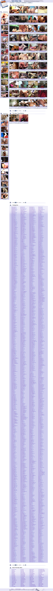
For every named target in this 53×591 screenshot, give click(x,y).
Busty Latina (13, 558)
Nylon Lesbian (31, 499)
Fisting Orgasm (22, 432)
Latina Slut (30, 283)
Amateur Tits (13, 266)
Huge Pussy (22, 553)
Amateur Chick (13, 225)
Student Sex (39, 397)
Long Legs (30, 377)
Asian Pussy (13, 338)
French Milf (21, 445)
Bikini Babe (12, 435)
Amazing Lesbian (13, 276)
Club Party (21, 250)
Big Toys (12, 433)
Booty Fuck (12, 506)
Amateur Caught (13, 224)
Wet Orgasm (39, 518)
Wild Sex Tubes (5, 126)
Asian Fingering (13, 325)
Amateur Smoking (13, 257)
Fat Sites (31, 583)
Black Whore (13, 466)
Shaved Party (40, 320)
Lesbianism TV (41, 578)
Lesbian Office (31, 330)
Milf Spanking (31, 451)
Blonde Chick (13, 477)
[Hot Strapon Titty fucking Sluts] (14, 31)
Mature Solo (30, 420)
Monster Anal (31, 473)
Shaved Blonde (40, 313)
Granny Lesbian (22, 485)
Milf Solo (30, 450)
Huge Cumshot (22, 549)
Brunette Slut (13, 541)
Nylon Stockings (31, 500)
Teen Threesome (40, 467)
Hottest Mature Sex (41, 577)
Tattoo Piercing (40, 412)
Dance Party (22, 312)
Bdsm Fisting (13, 379)
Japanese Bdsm (31, 227)
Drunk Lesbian (22, 346)
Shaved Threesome (40, 325)
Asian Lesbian (13, 329)
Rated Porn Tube (23, 574)
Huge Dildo (21, 550)
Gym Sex (21, 493)
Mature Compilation (31, 393)
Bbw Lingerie (13, 370)
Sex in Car (39, 307)
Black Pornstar (13, 457)
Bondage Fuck (13, 502)
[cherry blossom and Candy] (14, 87)
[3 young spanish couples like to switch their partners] (42, 87)
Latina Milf (30, 277)
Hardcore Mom (22, 517)
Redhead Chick (40, 253)
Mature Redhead (31, 416)
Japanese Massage (31, 236)
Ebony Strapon (22, 371)
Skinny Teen (39, 347)
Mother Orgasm (31, 483)
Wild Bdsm (39, 530)
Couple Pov (21, 272)
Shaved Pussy (40, 321)
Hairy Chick (21, 500)
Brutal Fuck (12, 549)
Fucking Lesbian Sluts (33, 585)
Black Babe (12, 444)
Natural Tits (30, 491)
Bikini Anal (12, 434)
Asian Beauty (13, 316)
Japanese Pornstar (31, 240)
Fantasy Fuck (22, 389)
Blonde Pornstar (13, 490)
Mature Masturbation (32, 411)
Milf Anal (30, 429)
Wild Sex (39, 540)
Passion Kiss (31, 533)
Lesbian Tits (30, 363)
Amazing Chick (13, 274)
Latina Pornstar (31, 281)
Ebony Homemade (22, 361)
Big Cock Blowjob (13, 413)
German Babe (22, 452)
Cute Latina (21, 298)
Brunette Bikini (13, 523)
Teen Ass (39, 416)
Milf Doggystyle (31, 435)
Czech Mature (22, 308)
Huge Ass (21, 546)
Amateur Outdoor (13, 252)
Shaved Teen (40, 324)
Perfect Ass (30, 534)
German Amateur (22, 450)
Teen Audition (40, 417)
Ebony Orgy (21, 368)
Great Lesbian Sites (41, 574)
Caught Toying (22, 212)
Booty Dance (13, 505)
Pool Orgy (30, 548)
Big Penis (12, 427)
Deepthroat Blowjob (22, 314)
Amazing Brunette (13, 273)
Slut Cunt (39, 355)
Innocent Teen (22, 561)
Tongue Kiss (39, 485)
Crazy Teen (21, 280)
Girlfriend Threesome (23, 467)
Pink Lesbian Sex (41, 586)
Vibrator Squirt (40, 500)
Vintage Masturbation (41, 505)
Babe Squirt (12, 356)
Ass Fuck (12, 345)
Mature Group (31, 403)
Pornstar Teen (40, 208)
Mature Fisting (31, 400)
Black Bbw (12, 445)
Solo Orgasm (40, 373)
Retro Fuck (39, 267)
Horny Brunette (22, 532)
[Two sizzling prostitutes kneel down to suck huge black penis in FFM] (14, 50)
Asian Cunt (12, 321)
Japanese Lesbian (31, 235)
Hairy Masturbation (22, 505)
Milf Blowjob (30, 432)
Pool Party (30, 549)
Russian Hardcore (40, 288)
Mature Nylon (31, 413)
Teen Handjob (40, 445)
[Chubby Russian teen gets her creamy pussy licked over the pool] (23, 87)
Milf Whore (30, 459)
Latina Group (31, 273)
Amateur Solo (13, 258)
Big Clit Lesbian (13, 411)
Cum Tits (21, 290)
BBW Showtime (32, 579)
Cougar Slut (21, 267)
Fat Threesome (22, 403)
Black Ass (12, 443)
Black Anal (12, 442)
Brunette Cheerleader (14, 526)
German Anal (22, 451)
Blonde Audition (13, 469)
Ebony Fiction (22, 586)
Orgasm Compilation (32, 510)
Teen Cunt (39, 429)
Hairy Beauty (22, 497)
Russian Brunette (40, 285)
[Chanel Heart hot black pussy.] (33, 106)
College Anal (22, 256)
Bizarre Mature (13, 441)
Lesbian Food (31, 312)
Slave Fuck (39, 349)
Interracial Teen (31, 221)
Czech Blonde (22, 304)
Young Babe (39, 546)
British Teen (12, 517)
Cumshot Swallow (22, 292)
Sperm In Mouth (40, 378)
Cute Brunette (22, 296)
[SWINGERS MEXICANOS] (14, 106)
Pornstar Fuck (31, 555)
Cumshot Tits (22, 293)
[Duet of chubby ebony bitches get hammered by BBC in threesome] (33, 22)
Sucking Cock (40, 403)
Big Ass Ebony (13, 402)
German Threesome (23, 459)
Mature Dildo (31, 395)
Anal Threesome (13, 307)
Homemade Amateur (23, 521)
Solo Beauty (39, 368)
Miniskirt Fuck (31, 460)
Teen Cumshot (40, 428)
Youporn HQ (4, 132)
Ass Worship (13, 348)
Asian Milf (12, 333)
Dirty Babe (21, 321)
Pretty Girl (39, 221)
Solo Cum (39, 369)
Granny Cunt (22, 482)
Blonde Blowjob (13, 474)
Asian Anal (12, 312)
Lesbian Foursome (31, 313)
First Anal (21, 420)
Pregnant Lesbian (40, 216)
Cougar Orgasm (22, 266)
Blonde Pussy (13, 492)
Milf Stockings (31, 453)
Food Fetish (21, 435)
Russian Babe (40, 281)
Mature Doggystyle (31, 396)
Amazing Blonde (13, 272)
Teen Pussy (39, 457)
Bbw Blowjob (13, 365)
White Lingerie (40, 521)
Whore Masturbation (40, 525)
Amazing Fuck (13, 275)
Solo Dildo (39, 370)
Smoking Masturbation (41, 365)
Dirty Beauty (22, 322)
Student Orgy (40, 395)
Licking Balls (30, 373)
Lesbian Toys (31, 364)
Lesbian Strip (31, 357)
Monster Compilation (32, 475)
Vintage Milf (39, 507)
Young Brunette (40, 550)
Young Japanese (40, 554)
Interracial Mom (31, 217)
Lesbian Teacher (31, 360)
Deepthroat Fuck (22, 315)
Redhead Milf (40, 257)
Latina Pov (30, 282)
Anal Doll (12, 290)
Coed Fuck (21, 253)
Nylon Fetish (30, 498)
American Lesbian (13, 282)
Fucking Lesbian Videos (33, 586)
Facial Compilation (22, 385)
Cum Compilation (22, 282)
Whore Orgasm (40, 526)
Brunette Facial (13, 531)
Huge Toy (21, 556)
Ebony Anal (21, 353)
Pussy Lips (39, 234)
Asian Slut (12, 339)
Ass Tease (12, 347)
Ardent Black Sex (23, 579)
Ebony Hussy (31, 570)
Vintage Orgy (40, 510)
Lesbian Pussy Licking (32, 341)
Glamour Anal (22, 468)
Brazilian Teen (13, 510)
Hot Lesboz (40, 576)
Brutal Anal (12, 547)
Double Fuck (22, 339)
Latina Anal (30, 266)
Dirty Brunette (22, 324)
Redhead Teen (40, 261)
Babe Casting (13, 352)
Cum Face (21, 284)
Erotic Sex (21, 379)
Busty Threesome (22, 208)
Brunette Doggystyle (14, 529)
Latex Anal (30, 259)
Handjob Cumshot (22, 510)
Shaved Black (40, 312)
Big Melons (12, 424)
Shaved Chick (40, 315)
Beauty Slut (12, 389)
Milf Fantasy (30, 437)
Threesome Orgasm (40, 474)
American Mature (13, 283)
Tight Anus (39, 477)
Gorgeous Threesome (23, 481)
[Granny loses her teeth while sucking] (23, 121)
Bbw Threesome (13, 377)
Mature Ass (30, 385)
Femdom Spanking (22, 410)
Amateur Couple (13, 229)
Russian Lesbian (40, 289)
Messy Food (30, 428)
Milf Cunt (30, 434)
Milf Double (30, 436)
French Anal (21, 442)
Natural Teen (30, 490)
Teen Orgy (39, 452)
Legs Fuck (30, 290)
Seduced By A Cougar (41, 301)
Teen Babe (39, 418)
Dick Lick (21, 316)
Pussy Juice (39, 232)
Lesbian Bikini (31, 297)
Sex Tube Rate (23, 575)
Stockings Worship (40, 389)
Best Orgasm (13, 395)
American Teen (13, 285)
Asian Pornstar (13, 336)
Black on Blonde (13, 467)
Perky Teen (30, 537)
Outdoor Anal (31, 515)
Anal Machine (13, 298)
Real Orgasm (40, 245)
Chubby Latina (22, 228)
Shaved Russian (40, 322)
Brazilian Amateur (13, 507)
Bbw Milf (12, 372)
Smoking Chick (40, 361)
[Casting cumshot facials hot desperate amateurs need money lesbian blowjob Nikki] (42, 78)
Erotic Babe (21, 376)
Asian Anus (12, 313)
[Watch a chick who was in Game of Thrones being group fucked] (42, 50)
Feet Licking (21, 404)
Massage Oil (31, 379)
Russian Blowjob (40, 284)
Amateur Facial (13, 236)
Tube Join (4, 24)
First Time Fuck (22, 424)
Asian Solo (12, 340)
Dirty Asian (21, 320)
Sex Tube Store (23, 576)
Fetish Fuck (21, 413)
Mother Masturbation (32, 482)
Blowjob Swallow (13, 501)
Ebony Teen (21, 373)
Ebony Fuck (21, 360)
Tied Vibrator (39, 475)
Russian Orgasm (40, 293)
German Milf (22, 457)
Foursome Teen (22, 440)
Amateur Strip (13, 261)
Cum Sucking (22, 289)
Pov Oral (39, 213)
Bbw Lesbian (13, 369)
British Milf (12, 516)
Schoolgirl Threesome (41, 298)
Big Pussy (12, 428)
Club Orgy (21, 249)
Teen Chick (39, 425)
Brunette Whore (13, 546)
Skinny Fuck (39, 338)
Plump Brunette (31, 546)
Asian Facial (13, 323)
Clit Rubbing (21, 241)
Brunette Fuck (13, 532)
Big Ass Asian (13, 397)
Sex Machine (40, 304)
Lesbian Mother (31, 328)
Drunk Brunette (22, 344)
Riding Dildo (39, 276)
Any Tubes (4, 156)
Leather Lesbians (31, 288)
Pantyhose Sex (31, 529)
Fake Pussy (21, 387)
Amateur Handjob (13, 242)
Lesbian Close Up (31, 301)
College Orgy (22, 259)
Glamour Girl (22, 469)
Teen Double (39, 434)
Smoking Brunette (40, 360)
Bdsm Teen (12, 381)
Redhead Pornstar (40, 259)
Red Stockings (40, 248)
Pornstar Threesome (40, 209)
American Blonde (13, 280)
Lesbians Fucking (31, 370)
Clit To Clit (21, 242)
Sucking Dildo (40, 405)
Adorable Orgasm (13, 212)
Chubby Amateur (22, 224)
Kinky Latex (30, 250)
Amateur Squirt (13, 259)
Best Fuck (12, 393)
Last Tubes (13, 574)
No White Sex (31, 576)
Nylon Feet (30, 497)
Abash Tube (4, 138)
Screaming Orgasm (40, 300)
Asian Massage (13, 330)
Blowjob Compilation (14, 499)
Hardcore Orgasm (22, 518)
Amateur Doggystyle (14, 233)
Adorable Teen (13, 213)
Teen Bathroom (40, 419)
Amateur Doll (13, 234)
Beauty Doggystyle (13, 384)
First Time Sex (22, 426)
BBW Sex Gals (32, 578)
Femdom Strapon (22, 411)
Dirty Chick (21, 325)
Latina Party (30, 280)
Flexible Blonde (22, 433)
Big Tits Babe (13, 429)
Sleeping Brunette (40, 352)
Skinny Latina (40, 339)
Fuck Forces (13, 576)
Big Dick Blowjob (13, 419)
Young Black (39, 548)
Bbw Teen (12, 376)
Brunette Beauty (13, 521)
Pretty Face (39, 220)
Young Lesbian (40, 556)
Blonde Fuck (13, 482)
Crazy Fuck (21, 277)
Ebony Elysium (23, 585)
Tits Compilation (40, 482)
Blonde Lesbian (13, 486)
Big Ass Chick (13, 401)
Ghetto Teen (21, 461)
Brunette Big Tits (13, 522)
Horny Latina (22, 537)
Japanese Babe (31, 226)
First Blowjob (22, 421)
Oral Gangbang (31, 508)
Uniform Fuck (40, 494)
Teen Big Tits (39, 421)
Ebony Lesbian (22, 363)
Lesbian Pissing (31, 336)
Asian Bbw (12, 315)
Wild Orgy (39, 538)
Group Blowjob (22, 489)
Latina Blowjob (31, 269)
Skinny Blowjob (40, 336)
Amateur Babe (13, 219)
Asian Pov (12, 337)
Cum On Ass (22, 285)
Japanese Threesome (32, 242)
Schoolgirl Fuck (40, 296)
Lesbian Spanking (31, 352)
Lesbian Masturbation (32, 324)
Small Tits (39, 357)
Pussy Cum (39, 229)
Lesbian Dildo (31, 304)
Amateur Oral (13, 249)
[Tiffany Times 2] (23, 59)
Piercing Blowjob (31, 545)
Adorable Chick (13, 210)
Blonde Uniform (13, 497)
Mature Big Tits (31, 389)
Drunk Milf (21, 347)
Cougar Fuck (22, 265)
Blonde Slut (12, 493)
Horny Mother (22, 541)
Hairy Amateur (22, 494)
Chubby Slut (21, 232)
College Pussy (22, 261)
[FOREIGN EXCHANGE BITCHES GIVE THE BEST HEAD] (33, 78)
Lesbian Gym (31, 316)
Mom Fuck (30, 467)
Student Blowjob (40, 393)
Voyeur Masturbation (40, 513)
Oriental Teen (31, 514)
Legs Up (30, 291)
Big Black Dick (13, 408)
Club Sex (21, 251)
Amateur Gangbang (13, 240)
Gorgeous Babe (22, 476)
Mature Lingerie (31, 410)
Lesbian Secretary (31, 344)
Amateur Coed (13, 226)
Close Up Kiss (22, 245)
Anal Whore (12, 309)
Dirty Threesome (22, 332)
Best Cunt (12, 392)
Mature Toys (30, 426)
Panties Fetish (31, 523)
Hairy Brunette (22, 499)
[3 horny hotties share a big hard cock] (33, 31)
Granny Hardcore (22, 484)
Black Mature (13, 453)
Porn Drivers (13, 577)
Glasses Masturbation (23, 475)
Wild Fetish (39, 534)
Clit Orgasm (21, 240)
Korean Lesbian (31, 257)
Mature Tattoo (31, 424)
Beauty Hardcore (13, 386)
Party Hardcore (31, 532)
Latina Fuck (30, 272)
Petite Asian (30, 539)
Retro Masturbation (40, 269)
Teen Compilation (40, 426)
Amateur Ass (13, 218)
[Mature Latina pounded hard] (14, 121)
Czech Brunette (22, 305)
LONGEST (20, 110)
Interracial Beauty (31, 208)
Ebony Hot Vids (32, 569)
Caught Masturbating (23, 211)
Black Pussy (13, 458)
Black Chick (13, 448)
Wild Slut (39, 541)
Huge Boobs (22, 547)
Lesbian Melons (31, 325)
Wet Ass (39, 514)
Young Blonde (40, 549)
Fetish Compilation (22, 412)
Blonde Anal (12, 468)
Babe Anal (12, 349)
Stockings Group (40, 386)
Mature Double (31, 397)
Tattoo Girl (39, 410)
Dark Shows (22, 582)
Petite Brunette (31, 541)
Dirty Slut (21, 330)
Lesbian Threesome (31, 362)
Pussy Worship (40, 240)
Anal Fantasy (13, 292)
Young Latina (39, 555)
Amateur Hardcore (13, 243)
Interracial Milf (31, 216)
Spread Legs (39, 381)
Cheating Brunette (22, 217)
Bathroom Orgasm (13, 362)
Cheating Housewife (22, 219)
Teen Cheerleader (40, 424)
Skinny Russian (40, 345)
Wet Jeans (39, 516)
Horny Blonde (22, 531)
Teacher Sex (39, 413)
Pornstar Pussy (31, 561)
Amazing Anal (13, 269)
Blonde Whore (13, 498)
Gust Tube (4, 162)
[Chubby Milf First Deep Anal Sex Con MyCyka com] (23, 78)
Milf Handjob (30, 440)
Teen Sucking (40, 465)
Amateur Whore (13, 267)
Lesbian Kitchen (31, 320)
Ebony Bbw (21, 355)
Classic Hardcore (22, 236)
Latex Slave (30, 264)
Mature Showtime (41, 584)
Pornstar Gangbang (31, 556)
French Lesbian (22, 444)
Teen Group (39, 444)
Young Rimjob (40, 557)
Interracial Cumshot (31, 210)
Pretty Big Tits (40, 217)
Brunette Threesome (14, 545)
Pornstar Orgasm (31, 558)
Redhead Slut (40, 260)
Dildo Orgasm (22, 317)
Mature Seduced (31, 418)
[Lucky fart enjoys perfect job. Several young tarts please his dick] (33, 59)
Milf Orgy (30, 445)
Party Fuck (30, 530)
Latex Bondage (31, 260)
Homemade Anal (22, 522)
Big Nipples (12, 426)
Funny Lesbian (22, 448)
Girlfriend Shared (22, 466)
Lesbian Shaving (31, 346)
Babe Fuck (12, 354)
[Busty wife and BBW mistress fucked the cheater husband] (14, 22)
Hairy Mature (22, 506)
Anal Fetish (12, 293)
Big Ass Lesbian (13, 404)
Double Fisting (22, 338)
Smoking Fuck (40, 363)
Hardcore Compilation (23, 515)
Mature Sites (40, 585)
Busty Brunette (13, 555)
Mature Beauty (31, 387)
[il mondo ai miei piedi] (23, 50)
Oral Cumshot (31, 507)
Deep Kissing (22, 313)
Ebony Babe (21, 354)
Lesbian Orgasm (31, 332)
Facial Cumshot (22, 386)
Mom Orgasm (31, 469)
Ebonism (22, 583)
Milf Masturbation (31, 443)
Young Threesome (40, 561)
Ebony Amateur (22, 352)
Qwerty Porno (4, 79)
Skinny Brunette (40, 337)
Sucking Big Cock (40, 400)
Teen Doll (39, 433)
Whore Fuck (39, 524)
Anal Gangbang (13, 296)
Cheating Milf (22, 220)
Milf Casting (30, 433)
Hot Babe (21, 545)
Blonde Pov (12, 491)
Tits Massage (40, 484)
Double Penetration (22, 340)
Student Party (40, 396)
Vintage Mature (40, 506)
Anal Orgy (12, 300)
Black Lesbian (13, 452)
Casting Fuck (22, 210)
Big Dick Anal (13, 418)
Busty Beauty (13, 553)
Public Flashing (40, 225)
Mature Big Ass (31, 388)
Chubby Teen (22, 233)
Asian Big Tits (13, 317)
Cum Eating (21, 283)
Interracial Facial (31, 213)
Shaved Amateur (40, 308)
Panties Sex (30, 526)
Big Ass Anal (13, 396)
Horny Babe (21, 529)
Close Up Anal (22, 243)
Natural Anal (30, 486)
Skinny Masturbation (40, 341)
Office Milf (30, 502)
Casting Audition (22, 209)
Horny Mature (22, 538)
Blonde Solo (12, 494)
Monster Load (31, 477)
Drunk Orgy (21, 348)
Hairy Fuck (21, 501)
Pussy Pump (40, 236)
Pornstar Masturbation (32, 557)
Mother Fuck (31, 481)
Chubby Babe (22, 225)
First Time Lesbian (22, 425)
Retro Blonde (40, 264)
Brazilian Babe (13, 508)
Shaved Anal (39, 309)
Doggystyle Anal (22, 333)
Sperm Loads (40, 380)
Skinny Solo (39, 346)
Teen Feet (39, 437)
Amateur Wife (13, 268)
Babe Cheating (13, 353)
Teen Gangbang (40, 442)
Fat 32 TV (31, 582)
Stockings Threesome (41, 388)
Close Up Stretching (22, 248)
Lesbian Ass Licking (31, 293)
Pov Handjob (39, 211)
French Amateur (22, 441)
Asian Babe (12, 314)
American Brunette (13, 281)
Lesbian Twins (31, 365)
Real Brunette (40, 241)
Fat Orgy (21, 400)
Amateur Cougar (13, 228)
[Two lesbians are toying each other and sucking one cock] (33, 50)
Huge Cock (21, 548)
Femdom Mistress (22, 408)
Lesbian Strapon (31, 356)
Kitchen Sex (30, 256)
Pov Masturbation (40, 212)
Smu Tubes (22, 577)
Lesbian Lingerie (31, 321)
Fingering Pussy (22, 419)
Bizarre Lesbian (13, 440)
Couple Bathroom (22, 269)
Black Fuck (12, 451)
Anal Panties (13, 301)
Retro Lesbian (40, 268)
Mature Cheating (31, 392)
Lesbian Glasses (31, 314)
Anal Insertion (13, 297)
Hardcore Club (22, 514)
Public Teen (39, 228)
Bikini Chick (12, 437)
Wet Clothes (39, 515)
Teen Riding (39, 458)
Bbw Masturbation (13, 371)
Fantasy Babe (22, 388)
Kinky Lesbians (31, 251)
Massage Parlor (31, 381)
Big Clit (12, 410)
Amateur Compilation (14, 227)
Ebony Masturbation (22, 364)
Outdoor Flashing (31, 517)
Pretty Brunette (40, 219)
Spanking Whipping (40, 377)
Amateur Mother (13, 248)
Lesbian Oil (30, 331)
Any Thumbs (4, 150)
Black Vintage (13, 465)
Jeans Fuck (30, 244)
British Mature (13, 515)
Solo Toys (39, 376)
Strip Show (39, 392)
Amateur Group (13, 241)
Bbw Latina (12, 368)
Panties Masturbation (32, 524)
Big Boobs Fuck (13, 409)
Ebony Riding (22, 369)
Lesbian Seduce (31, 345)
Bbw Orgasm (13, 373)
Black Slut (12, 460)
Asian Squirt (13, 341)
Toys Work (39, 490)
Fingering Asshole (22, 416)
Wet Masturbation (40, 517)
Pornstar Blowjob (31, 553)
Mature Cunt (30, 394)
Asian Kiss (12, 328)
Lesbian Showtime (41, 579)
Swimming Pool (40, 408)
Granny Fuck (22, 483)
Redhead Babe (40, 250)
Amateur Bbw (13, 220)
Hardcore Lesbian (22, 516)
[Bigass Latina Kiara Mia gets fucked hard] (42, 106)
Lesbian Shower (31, 347)
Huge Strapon (22, 554)
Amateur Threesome (14, 265)
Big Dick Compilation (14, 420)
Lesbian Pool (31, 337)
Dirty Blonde (21, 323)
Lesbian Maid (31, 322)
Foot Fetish (21, 436)
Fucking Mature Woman (42, 571)
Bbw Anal (12, 364)
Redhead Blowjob (40, 252)
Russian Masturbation (41, 290)
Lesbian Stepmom (31, 354)
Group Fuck (21, 490)
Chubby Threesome (22, 234)
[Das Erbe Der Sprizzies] (33, 87)
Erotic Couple (22, 377)
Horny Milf (21, 539)
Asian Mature (13, 332)
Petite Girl (30, 542)
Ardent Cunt (4, 30)
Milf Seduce (30, 449)
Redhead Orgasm (40, 258)
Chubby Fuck (22, 227)
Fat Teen (21, 402)
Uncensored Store (4, 91)
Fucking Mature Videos (42, 570)
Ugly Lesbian (40, 491)
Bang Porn (4, 36)
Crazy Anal (21, 274)
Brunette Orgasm (13, 537)
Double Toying (22, 341)
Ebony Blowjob (22, 357)
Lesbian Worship (31, 368)
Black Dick (12, 450)
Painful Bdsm (31, 522)
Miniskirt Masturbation (32, 461)
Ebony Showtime (32, 571)
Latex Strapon (31, 265)
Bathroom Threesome (14, 363)
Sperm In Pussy (40, 379)
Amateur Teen (13, 264)
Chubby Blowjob (22, 226)
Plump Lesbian (31, 547)
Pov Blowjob (39, 210)
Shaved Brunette (40, 314)
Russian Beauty (40, 282)
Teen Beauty (39, 420)
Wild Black (39, 532)
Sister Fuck (39, 329)
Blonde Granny (13, 484)
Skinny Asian (40, 332)
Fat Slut (21, 401)
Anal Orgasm (13, 299)
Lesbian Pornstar (31, 338)
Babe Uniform (13, 357)
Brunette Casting (13, 525)
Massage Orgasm (31, 380)
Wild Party (39, 539)
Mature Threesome (31, 425)
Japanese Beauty (31, 228)
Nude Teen (30, 493)
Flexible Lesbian (22, 434)
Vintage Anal (39, 501)
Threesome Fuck (40, 473)
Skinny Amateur (40, 330)
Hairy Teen (21, 509)
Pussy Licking (40, 233)
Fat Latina (21, 396)
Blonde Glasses (13, 483)
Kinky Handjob (31, 249)
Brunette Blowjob (13, 524)
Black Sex (12, 459)
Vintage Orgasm (40, 509)
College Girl (21, 258)
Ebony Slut (21, 370)
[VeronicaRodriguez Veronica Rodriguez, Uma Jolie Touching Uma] (23, 106)
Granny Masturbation (23, 486)
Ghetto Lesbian (22, 460)
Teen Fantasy (40, 436)
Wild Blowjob (39, 533)
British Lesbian (13, 514)
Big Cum (12, 417)
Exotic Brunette (22, 380)
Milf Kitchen (30, 442)
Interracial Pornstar (31, 220)
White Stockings (40, 522)
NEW (17, 110)
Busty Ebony (13, 556)
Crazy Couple (22, 275)
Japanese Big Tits (31, 229)
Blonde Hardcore (13, 485)
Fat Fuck (21, 395)
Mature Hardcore (31, 405)
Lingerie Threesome (31, 376)
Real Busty (39, 242)
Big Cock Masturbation (14, 416)
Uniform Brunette (40, 492)
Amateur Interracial (13, 244)
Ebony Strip (21, 372)
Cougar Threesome (22, 268)
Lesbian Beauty (31, 296)
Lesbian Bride (31, 299)
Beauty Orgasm (13, 387)
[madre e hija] (42, 59)
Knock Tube (4, 174)
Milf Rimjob (30, 448)
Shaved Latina (40, 317)
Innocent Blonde (22, 558)
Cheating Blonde (22, 216)
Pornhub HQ (13, 575)
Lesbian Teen (31, 361)
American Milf (13, 284)
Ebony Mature (22, 365)
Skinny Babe (39, 333)
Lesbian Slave (31, 349)
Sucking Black (40, 402)
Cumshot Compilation (23, 291)
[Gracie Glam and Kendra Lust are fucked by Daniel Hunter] (14, 59)
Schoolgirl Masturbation (41, 297)
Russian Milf (39, 292)
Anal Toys (12, 308)
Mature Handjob (31, 404)
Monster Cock (31, 474)
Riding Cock (39, 274)
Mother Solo (30, 485)
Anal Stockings (13, 304)
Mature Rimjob (31, 417)
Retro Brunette (40, 266)
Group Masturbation (22, 491)
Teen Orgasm (40, 451)
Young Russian (40, 558)
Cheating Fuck (22, 218)
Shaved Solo (39, 323)
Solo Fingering (40, 371)
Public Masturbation (40, 226)
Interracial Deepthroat (32, 211)
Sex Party (39, 305)
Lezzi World (40, 582)
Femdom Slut (22, 409)
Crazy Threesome (22, 281)
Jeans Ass (30, 243)
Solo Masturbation (40, 372)
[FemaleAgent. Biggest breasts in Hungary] (23, 31)
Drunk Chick (22, 345)
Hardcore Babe (22, 513)
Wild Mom (39, 537)
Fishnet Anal (21, 427)
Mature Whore (31, 427)
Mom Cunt (30, 465)
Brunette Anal (13, 518)
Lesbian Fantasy (31, 308)
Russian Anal (40, 280)
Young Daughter (40, 553)
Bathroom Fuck (13, 361)
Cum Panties (22, 288)
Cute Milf (21, 300)
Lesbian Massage (31, 323)
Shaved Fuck (40, 316)
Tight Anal (39, 476)
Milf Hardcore (31, 441)
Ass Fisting (12, 344)
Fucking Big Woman (32, 584)
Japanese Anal (31, 224)
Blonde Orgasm (13, 489)
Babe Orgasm (13, 355)
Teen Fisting (39, 440)
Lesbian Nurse (31, 329)
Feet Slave (21, 405)
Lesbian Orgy (31, 333)
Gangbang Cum (22, 449)
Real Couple (39, 243)
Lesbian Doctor (31, 305)
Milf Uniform (30, 458)
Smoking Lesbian (40, 364)
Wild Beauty (39, 531)
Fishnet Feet (22, 428)
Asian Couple (13, 320)
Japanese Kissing (31, 234)
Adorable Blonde (13, 208)
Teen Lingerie (40, 448)
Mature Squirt (31, 421)
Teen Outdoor (40, 453)
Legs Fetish (30, 289)
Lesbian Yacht (31, 369)
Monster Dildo (31, 476)
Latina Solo (30, 284)
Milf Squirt (30, 452)
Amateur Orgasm (13, 250)
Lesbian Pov (30, 339)
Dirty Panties (22, 329)
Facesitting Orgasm (22, 384)
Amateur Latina (13, 245)
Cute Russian (22, 301)
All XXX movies (5, 18)
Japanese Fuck (31, 232)
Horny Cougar (22, 534)
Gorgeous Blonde (22, 477)
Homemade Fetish (22, 523)
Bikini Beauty (13, 436)
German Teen (22, 458)
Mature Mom (31, 412)
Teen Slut (39, 460)
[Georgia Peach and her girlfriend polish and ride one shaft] (42, 31)
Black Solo (12, 461)
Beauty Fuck (13, 385)
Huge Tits (21, 555)
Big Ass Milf (12, 405)
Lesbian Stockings (31, 355)
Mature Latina (31, 408)
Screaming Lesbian (40, 299)
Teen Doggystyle (40, 432)
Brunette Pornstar (13, 538)
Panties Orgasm (31, 525)
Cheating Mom (22, 221)
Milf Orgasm (30, 444)
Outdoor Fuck (31, 518)
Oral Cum (30, 506)
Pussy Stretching (40, 237)
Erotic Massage (22, 378)
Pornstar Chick (31, 554)
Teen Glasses (40, 443)
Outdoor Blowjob (31, 516)
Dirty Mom (21, 328)
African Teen (13, 216)
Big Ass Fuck (13, 403)
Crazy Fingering (22, 276)
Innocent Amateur (22, 557)
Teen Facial (39, 435)
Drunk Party (21, 349)
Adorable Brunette (13, 209)
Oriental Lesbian (31, 513)
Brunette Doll (13, 530)
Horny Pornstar (22, 542)
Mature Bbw (30, 386)
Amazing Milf (13, 277)
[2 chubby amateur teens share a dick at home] (23, 22)
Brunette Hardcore (13, 534)
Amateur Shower (13, 256)
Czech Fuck (21, 306)
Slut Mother (39, 356)
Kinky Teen (30, 253)
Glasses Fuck (22, 474)
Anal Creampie (13, 288)
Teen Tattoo (39, 466)
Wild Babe (39, 529)
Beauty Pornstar (13, 388)
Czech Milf (21, 309)
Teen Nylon (39, 450)
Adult (4, 144)
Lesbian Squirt (31, 353)
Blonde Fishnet (13, 481)
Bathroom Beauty (13, 360)
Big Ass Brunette (13, 400)
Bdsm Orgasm (13, 380)
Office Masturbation (31, 501)
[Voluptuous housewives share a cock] (42, 22)
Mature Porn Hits (41, 583)
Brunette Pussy (13, 540)
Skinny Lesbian (40, 340)
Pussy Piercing (40, 235)
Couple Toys (22, 273)
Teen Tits (39, 468)
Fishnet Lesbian (22, 429)
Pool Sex (30, 550)
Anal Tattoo (12, 306)
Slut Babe (39, 354)
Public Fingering (40, 224)
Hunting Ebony (32, 574)
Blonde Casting (13, 475)
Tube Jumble (4, 85)
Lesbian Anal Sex (31, 292)
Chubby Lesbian (22, 229)
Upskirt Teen (39, 498)
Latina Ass (30, 267)
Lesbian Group (31, 315)
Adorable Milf (13, 211)
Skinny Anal (39, 331)
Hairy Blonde (22, 498)
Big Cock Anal (13, 412)
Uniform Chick (40, 493)
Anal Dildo (12, 289)
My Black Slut (31, 575)
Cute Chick (21, 297)
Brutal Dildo (12, 548)
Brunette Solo (13, 542)
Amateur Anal (13, 217)
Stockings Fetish (40, 385)
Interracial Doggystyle (32, 212)
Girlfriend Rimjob (22, 465)
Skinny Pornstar (40, 344)
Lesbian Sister (31, 348)
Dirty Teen (21, 331)
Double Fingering (22, 337)
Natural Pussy (31, 489)
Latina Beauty (31, 268)
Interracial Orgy (31, 219)
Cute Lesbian (22, 299)
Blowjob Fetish (13, 500)
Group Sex (21, 492)
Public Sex (39, 227)
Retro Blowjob (40, 265)
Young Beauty (40, 547)
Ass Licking (12, 346)
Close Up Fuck (22, 244)
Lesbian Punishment (31, 340)
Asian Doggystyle (13, 322)
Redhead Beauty (40, 251)
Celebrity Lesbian (22, 213)
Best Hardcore (13, 394)
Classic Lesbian (22, 237)
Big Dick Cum (13, 421)
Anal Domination (13, 291)
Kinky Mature (31, 252)
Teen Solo (39, 461)
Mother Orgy (31, 484)
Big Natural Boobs (13, 425)
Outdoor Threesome (31, 521)
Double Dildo (22, 336)
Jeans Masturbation (31, 245)
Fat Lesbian (21, 397)
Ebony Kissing (22, 362)
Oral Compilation (31, 505)
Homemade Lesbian (22, 525)
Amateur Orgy (13, 251)
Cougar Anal (21, 264)
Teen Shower (40, 459)
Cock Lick (21, 252)
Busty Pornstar (13, 561)
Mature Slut (30, 419)
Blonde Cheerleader (13, 476)
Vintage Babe (40, 502)
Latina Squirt (30, 285)
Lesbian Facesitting (31, 307)
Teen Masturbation (40, 449)
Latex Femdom (31, 261)
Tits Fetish (39, 483)
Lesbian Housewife (31, 317)
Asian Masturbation (13, 331)
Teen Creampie (40, 427)
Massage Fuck (31, 378)
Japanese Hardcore (31, 233)
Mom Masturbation (31, 468)
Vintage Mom (40, 508)
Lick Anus (30, 371)
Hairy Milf (21, 507)
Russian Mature (40, 291)
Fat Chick (21, 394)
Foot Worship (22, 437)
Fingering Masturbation (23, 417)
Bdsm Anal (12, 378)
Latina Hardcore (31, 274)
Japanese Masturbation (32, 237)
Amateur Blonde (13, 221)
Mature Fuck (31, 401)
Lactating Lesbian (31, 258)
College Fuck (22, 257)
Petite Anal (30, 538)
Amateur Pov (13, 253)
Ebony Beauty (22, 356)
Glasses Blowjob (22, 473)
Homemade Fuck (22, 524)
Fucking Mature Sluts (41, 569)
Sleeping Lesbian (40, 353)
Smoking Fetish (40, 362)
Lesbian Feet (31, 309)
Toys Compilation (40, 489)
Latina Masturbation (31, 276)
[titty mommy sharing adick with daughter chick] (14, 78)
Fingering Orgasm (22, 418)
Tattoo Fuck (39, 409)
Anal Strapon (13, 305)
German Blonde (22, 453)
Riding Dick (39, 275)
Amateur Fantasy (13, 237)
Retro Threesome (40, 273)
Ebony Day (22, 584)
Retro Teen (39, 272)
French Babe (22, 443)
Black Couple (13, 449)
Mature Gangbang (31, 402)
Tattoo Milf (39, 411)
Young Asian (39, 545)
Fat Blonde (21, 392)
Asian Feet (12, 324)
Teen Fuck (39, 441)
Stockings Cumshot (40, 384)
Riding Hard (39, 277)
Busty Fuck (12, 557)
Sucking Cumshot (40, 404)
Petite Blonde (31, 540)
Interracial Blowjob (31, 209)
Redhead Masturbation (41, 256)
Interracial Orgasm (31, 218)
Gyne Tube (4, 168)
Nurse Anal (30, 494)
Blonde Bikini (13, 473)
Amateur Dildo (13, 232)
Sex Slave (39, 306)
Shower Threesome (40, 328)
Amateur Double (13, 235)
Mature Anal (30, 384)
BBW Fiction (31, 577)
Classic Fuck (22, 235)
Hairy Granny (22, 502)
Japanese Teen (31, 241)
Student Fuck (40, 394)
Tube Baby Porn (23, 578)
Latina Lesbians (31, 275)
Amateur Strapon (13, 260)
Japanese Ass (31, 225)
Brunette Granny (13, 533)
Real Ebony (39, 244)
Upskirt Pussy (40, 497)
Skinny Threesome (40, 348)
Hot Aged (40, 575)
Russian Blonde (40, 283)
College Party (22, 260)
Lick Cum (30, 372)
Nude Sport (30, 492)
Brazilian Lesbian (13, 509)
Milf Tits (30, 457)
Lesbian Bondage (31, 298)
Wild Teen (39, 542)
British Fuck (12, 513)
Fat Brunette (21, 393)
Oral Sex (30, 509)
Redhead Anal (40, 249)
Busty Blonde (13, 554)
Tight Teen (39, 481)
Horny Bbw (21, 530)
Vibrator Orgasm (40, 499)
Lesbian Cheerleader (32, 300)
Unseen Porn (4, 97)
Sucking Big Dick (40, 401)
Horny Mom (21, 540)
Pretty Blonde (40, 218)
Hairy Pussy (22, 508)
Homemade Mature (22, 526)
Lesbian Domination (31, 306)
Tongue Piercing (40, 486)
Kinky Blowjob (31, 248)
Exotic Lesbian (22, 381)
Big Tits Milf (12, 432)
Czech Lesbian (22, 307)
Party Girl (30, 531)
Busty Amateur (13, 550)
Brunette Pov (13, 539)
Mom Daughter (31, 466)
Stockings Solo (40, 387)
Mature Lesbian (31, 409)
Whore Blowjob (40, 523)
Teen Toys (39, 469)
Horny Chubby (22, 533)
